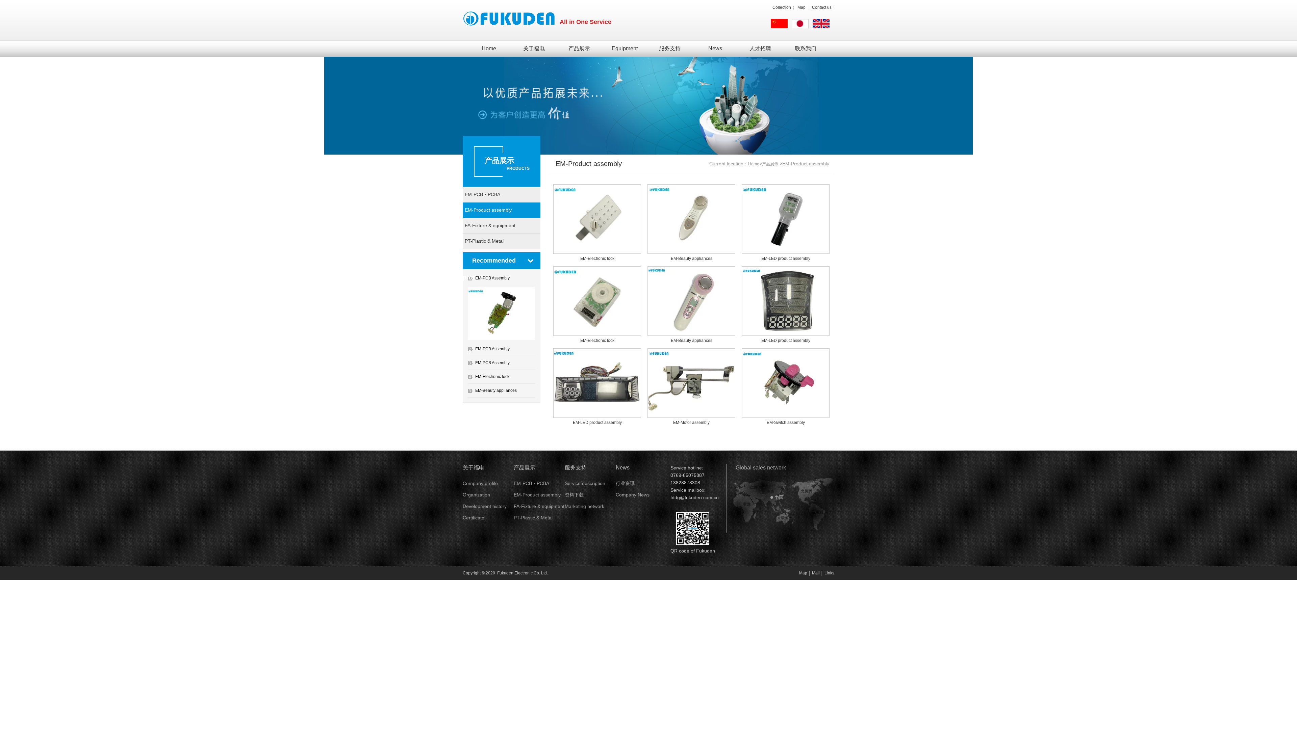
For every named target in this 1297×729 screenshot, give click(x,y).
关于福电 (534, 48)
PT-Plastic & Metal (484, 241)
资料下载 (574, 494)
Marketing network (584, 506)
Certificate (473, 517)
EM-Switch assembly (786, 422)
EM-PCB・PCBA (482, 194)
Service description (585, 483)
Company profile (480, 483)
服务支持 (670, 48)
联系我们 (805, 48)
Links (829, 573)
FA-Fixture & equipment (490, 225)
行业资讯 (625, 483)
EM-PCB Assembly (492, 278)
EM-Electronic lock (492, 376)
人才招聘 (760, 48)
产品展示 (579, 48)
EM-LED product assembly (785, 258)
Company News (633, 494)
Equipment (625, 48)
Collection (781, 7)
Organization (476, 494)
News (715, 48)
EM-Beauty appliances (496, 390)
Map (801, 7)
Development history (485, 506)
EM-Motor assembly (691, 422)
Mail (816, 573)
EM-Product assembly (488, 210)
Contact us (822, 7)
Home (489, 48)
